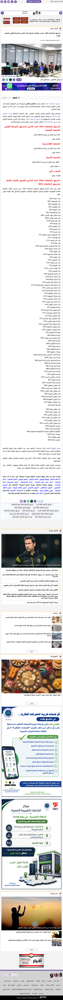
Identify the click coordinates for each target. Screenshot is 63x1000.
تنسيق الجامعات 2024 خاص (40, 508)
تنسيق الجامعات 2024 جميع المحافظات (22, 504)
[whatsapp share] (7, 79)
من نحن (41, 993)
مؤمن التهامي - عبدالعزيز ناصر (51, 79)
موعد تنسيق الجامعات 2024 (43, 517)
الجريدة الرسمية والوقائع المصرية (21, 989)
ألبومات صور (11, 985)
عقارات (42, 985)
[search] (2, 13)
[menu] (60, 13)
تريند (4, 985)
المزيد (31, 651)
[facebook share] (14, 79)
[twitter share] (10, 79)
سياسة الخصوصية (25, 993)
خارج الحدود (7, 981)
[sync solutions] (42, 998)
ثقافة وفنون (30, 981)
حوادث (22, 981)
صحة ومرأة (34, 985)
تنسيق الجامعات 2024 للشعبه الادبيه (48, 511)
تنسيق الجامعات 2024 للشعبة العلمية (42, 514)
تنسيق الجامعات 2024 (53, 103)
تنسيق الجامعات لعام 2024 (11, 511)
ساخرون (19, 985)
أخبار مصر (56, 981)
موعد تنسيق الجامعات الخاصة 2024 (22, 517)
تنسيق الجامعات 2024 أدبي (44, 504)
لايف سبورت (6, 989)
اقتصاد (38, 981)
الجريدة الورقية (33, 1)
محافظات (15, 981)
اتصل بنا (34, 993)
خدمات (58, 985)
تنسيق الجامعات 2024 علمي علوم (19, 514)
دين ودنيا (26, 985)
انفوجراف (58, 989)
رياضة (43, 981)
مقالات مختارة (50, 985)
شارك (18, 80)
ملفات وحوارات (48, 989)
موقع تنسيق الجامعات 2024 (22, 508)
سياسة (49, 981)
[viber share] (21, 501)
